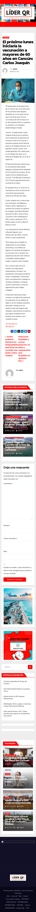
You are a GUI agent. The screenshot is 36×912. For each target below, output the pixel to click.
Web (5, 551)
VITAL (27, 908)
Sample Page (20, 908)
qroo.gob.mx (10, 326)
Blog (20, 896)
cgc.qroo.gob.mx (11, 324)
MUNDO (7, 813)
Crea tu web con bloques (13, 899)
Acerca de (14, 896)
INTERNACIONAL (23, 902)
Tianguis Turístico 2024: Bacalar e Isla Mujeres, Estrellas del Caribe (17, 423)
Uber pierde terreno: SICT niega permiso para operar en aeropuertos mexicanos (17, 714)
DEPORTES (25, 899)
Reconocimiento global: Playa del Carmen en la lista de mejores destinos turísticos (17, 444)
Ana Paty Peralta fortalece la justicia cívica (16, 779)
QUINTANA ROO (17, 416)
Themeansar (18, 893)
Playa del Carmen (18, 437)
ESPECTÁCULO (11, 902)
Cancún (8, 774)
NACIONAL (20, 905)
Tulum (7, 797)
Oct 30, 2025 (11, 827)
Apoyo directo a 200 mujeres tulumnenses (18, 801)
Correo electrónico (11, 538)
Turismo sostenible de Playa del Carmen (17, 759)
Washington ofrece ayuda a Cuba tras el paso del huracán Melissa (17, 820)
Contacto (25, 896)
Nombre (7, 525)
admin (15, 69)
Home (8, 896)
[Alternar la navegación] (20, 24)
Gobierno (6, 37)
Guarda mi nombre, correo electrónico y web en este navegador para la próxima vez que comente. (18, 570)
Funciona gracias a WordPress (12, 890)
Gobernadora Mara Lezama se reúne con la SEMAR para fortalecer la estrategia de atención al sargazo (17, 398)
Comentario (8, 483)
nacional (27, 905)
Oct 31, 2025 (11, 764)
